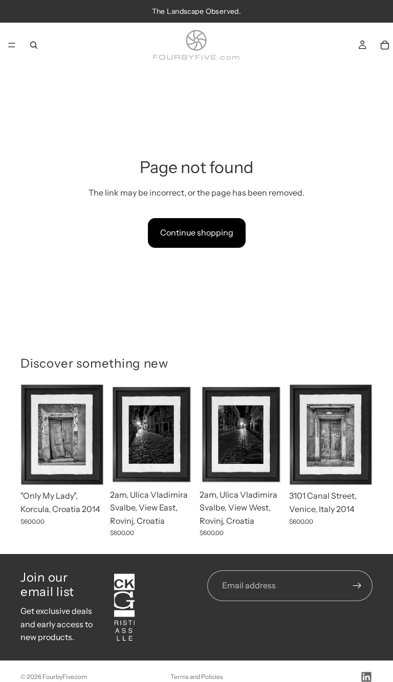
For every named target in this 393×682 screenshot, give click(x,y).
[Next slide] (92, 434)
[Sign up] (357, 585)
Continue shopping (196, 232)
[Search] (34, 45)
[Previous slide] (31, 434)
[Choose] (88, 470)
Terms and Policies (196, 676)
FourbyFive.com (64, 676)
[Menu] (12, 45)
